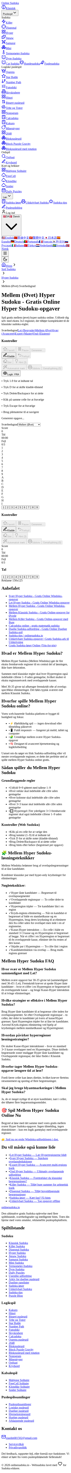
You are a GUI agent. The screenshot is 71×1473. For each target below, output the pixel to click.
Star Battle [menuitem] (12, 77)
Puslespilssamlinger (20, 1404)
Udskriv (36, 368)
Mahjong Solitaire (19, 1380)
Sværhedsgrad (9, 424)
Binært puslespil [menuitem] (15, 102)
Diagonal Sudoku (19, 1249)
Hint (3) (22, 362)
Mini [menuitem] (8, 48)
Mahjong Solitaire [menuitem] (16, 170)
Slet (9, 362)
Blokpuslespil (16, 1346)
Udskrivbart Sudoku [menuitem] (37, 202)
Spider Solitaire (17, 1390)
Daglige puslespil (19, 1410)
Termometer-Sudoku (20, 1266)
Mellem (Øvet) (44, 330)
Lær (5, 197)
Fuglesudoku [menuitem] (51, 63)
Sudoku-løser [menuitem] (13, 202)
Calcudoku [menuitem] (12, 118)
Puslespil (8, 14)
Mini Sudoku (16, 1262)
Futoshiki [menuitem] (11, 87)
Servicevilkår (16, 1444)
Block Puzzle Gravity (21, 1349)
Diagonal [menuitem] (11, 27)
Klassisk (10, 8)
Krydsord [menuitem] (11, 162)
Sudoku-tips (16, 1292)
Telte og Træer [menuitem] (14, 107)
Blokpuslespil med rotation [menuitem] (21, 148)
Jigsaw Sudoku (17, 1256)
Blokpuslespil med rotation (24, 1352)
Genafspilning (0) (52, 368)
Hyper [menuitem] (9, 32)
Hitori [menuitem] (9, 97)
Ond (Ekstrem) (41, 333)
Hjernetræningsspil (19, 1414)
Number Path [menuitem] (13, 82)
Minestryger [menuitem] (13, 128)
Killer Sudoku (17, 1246)
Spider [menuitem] (9, 186)
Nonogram (15, 1356)
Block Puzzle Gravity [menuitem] (18, 143)
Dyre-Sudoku (16, 1269)
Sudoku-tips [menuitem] (60, 202)
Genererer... (37, 350)
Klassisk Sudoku (18, 1243)
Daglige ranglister (19, 1282)
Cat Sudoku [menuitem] (12, 63)
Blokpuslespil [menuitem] (13, 138)
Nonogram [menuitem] (12, 113)
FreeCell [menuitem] (11, 176)
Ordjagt (13, 1362)
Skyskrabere (16, 1333)
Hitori (12, 1313)
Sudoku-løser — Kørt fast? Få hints (30, 1197)
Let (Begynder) (27, 330)
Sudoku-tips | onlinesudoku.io (26, 635)
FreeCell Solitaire (19, 1383)
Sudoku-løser (16, 1285)
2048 (12, 1342)
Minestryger (16, 1359)
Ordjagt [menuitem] (10, 157)
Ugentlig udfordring (20, 1275)
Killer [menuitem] (9, 22)
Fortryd (25, 356)
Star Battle (15, 1323)
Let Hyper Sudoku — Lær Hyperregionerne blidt (38, 1154)
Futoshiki (14, 1329)
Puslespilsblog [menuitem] (14, 207)
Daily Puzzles (14, 191)
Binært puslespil (18, 1316)
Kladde (11, 356)
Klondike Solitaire (19, 1386)
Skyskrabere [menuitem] (13, 92)
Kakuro (13, 1310)
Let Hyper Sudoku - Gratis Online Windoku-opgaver (39, 602)
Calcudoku (15, 1336)
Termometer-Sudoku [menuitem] (17, 53)
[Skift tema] (5, 259)
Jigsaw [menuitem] (10, 38)
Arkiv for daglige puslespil (24, 1279)
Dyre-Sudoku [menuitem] (13, 58)
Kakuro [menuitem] (10, 123)
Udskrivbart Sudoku (20, 1289)
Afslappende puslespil (21, 1420)
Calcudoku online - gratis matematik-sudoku (34, 625)
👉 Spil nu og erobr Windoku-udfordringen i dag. (30, 1139)
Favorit (11, 350)
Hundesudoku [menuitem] (32, 63)
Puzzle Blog (16, 1295)
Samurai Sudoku (18, 1259)
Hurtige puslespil (18, 1417)
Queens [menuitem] (10, 72)
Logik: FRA (13, 374)
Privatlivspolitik (18, 1447)
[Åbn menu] (5, 253)
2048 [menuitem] (9, 133)
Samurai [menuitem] (10, 43)
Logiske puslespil (19, 1407)
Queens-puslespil (18, 1339)
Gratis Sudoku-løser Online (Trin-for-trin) (32, 645)
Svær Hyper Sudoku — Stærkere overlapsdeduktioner (28, 1160)
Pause (25, 350)
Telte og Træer (17, 1319)
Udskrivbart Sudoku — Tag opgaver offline (35, 1201)
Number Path (16, 1326)
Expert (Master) (24, 333)
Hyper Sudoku (17, 1252)
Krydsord (14, 1366)
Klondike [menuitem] (11, 181)
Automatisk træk (16, 368)
